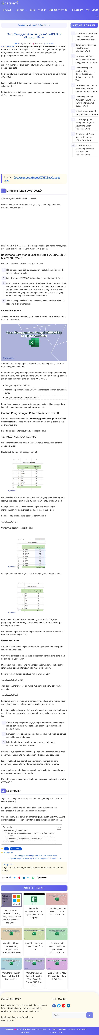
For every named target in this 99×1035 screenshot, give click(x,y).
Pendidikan (77, 10)
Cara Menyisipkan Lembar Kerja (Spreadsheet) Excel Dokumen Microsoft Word (84, 74)
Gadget (20, 10)
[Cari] (89, 1015)
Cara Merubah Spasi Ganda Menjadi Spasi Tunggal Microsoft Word (86, 59)
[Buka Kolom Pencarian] (97, 16)
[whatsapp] (33, 877)
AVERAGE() (9, 852)
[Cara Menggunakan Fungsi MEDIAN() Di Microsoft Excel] (11, 968)
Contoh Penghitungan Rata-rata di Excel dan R (25, 838)
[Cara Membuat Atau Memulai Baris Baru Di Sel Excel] (56, 968)
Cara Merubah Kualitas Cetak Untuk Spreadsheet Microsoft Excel (35, 859)
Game (32, 10)
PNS (88, 10)
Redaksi (62, 1029)
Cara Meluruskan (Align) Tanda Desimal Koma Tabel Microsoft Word (86, 36)
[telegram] (28, 877)
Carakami (22, 25)
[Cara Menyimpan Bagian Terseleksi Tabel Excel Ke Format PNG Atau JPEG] (34, 968)
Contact (71, 1029)
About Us (53, 1029)
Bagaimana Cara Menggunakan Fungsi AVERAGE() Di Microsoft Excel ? (31, 834)
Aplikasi (7, 10)
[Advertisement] (34, 136)
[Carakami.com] (9, 3)
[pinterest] (19, 877)
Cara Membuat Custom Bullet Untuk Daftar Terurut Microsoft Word (86, 88)
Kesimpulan (9, 842)
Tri (18, 44)
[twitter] (14, 877)
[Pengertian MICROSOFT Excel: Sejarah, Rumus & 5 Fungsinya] (34, 903)
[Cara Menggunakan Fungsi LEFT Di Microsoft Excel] (56, 903)
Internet (42, 10)
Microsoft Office (58, 10)
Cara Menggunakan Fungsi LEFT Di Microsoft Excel (57, 911)
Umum (95, 10)
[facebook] (10, 877)
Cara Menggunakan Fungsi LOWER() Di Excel (34, 946)
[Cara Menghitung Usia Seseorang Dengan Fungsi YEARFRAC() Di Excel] (11, 938)
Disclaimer (81, 1029)
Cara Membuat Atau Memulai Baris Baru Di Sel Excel (57, 976)
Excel (47, 25)
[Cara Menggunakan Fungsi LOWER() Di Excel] (34, 938)
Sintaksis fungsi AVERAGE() (15, 830)
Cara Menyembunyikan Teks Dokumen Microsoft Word (85, 48)
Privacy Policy (56, 1032)
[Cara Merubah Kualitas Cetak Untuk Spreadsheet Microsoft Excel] (56, 938)
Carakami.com (7, 46)
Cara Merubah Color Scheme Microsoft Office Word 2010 (84, 137)
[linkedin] (23, 877)
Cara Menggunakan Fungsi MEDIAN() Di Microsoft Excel (35, 855)
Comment (49, 44)
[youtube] (64, 1007)
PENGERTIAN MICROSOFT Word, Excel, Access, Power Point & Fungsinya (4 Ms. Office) (11, 916)
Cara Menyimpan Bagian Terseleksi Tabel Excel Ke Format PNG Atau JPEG (34, 979)
